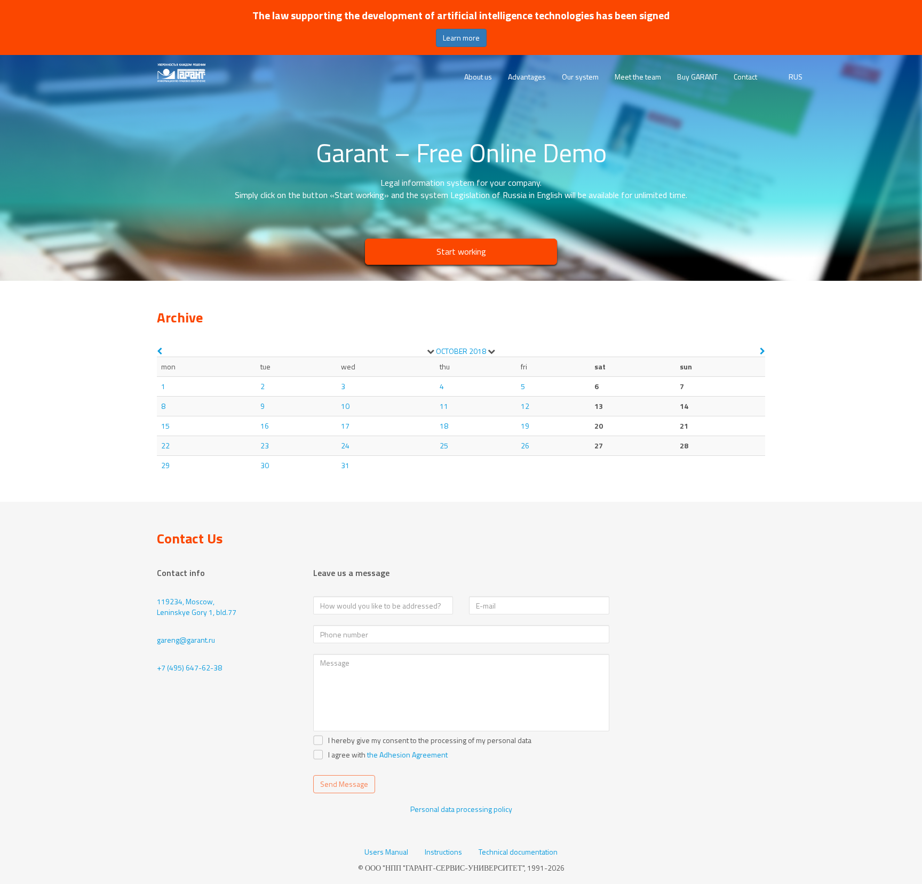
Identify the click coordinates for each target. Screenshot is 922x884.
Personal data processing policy (461, 809)
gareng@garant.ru (186, 639)
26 (525, 445)
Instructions (443, 852)
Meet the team (638, 76)
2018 (477, 351)
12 (525, 406)
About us (478, 76)
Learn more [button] (461, 37)
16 (264, 425)
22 (165, 445)
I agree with (346, 754)
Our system (580, 76)
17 (345, 425)
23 (264, 445)
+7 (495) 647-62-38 (189, 667)
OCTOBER (451, 351)
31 (345, 465)
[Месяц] (430, 351)
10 (345, 406)
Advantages (527, 76)
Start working (461, 251)
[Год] (491, 351)
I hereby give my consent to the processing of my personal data (429, 740)
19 (525, 425)
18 (444, 425)
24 (345, 445)
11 (444, 406)
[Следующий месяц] (762, 351)
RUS (795, 77)
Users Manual (386, 852)
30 (264, 465)
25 (444, 445)
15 (165, 425)
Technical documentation (518, 852)
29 (165, 465)
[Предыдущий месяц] (159, 351)
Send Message (344, 784)
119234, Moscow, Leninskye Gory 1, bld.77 (196, 607)
